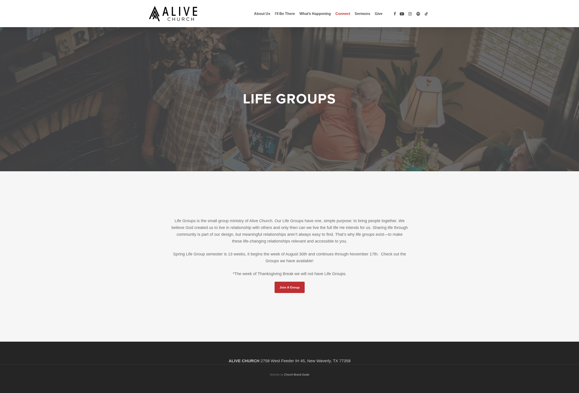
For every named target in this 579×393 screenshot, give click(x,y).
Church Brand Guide (296, 374)
